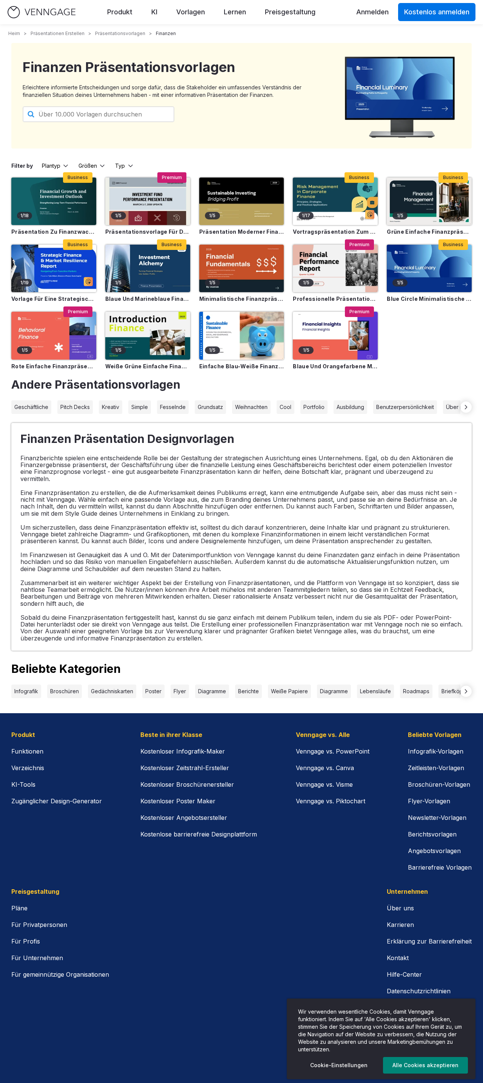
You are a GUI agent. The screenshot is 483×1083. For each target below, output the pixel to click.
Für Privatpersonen (39, 924)
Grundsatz (210, 407)
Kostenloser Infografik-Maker (182, 751)
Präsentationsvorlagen (120, 33)
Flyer (180, 691)
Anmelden (372, 12)
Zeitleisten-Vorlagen (436, 768)
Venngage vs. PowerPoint (332, 751)
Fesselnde (173, 407)
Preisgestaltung (290, 12)
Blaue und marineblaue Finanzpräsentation (147, 299)
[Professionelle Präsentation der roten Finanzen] (335, 268)
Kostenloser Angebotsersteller (183, 817)
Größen (87, 165)
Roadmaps (416, 691)
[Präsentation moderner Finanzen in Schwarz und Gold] (241, 201)
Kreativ (110, 407)
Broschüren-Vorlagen (439, 784)
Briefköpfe (454, 691)
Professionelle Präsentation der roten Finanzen (335, 299)
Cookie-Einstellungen (339, 1065)
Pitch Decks (75, 407)
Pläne (19, 908)
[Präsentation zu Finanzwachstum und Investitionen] (53, 201)
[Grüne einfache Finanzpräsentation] (429, 201)
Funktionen (27, 751)
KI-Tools (23, 784)
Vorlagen (190, 12)
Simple (139, 407)
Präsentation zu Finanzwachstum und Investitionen (53, 231)
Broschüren (64, 691)
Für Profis (25, 941)
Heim (14, 33)
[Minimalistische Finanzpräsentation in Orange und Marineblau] (241, 268)
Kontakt (398, 958)
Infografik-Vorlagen (435, 751)
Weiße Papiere (289, 691)
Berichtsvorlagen (432, 834)
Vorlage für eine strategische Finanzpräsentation (53, 299)
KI (154, 12)
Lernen (235, 12)
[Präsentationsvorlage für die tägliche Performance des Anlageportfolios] (147, 201)
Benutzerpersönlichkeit (405, 407)
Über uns (400, 908)
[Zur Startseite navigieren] (41, 12)
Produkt (119, 12)
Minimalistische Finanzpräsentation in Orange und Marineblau (241, 299)
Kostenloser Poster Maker (177, 801)
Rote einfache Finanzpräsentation (53, 366)
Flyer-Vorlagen (429, 801)
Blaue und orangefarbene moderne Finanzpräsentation (335, 366)
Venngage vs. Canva (325, 768)
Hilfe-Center (404, 974)
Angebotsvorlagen (434, 851)
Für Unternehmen (37, 958)
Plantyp (51, 165)
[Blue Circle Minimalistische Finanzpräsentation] (429, 268)
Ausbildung (350, 407)
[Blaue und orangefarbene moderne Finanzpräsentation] (335, 335)
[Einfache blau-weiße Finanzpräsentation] (241, 335)
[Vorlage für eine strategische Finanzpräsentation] (53, 268)
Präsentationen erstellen (58, 33)
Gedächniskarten (112, 691)
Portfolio (314, 407)
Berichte (248, 691)
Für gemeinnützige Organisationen (60, 974)
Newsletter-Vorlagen (437, 817)
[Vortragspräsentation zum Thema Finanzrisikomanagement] (335, 201)
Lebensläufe (375, 691)
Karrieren (400, 924)
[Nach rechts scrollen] (466, 407)
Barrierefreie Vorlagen (440, 867)
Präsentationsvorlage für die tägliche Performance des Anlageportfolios (147, 231)
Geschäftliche (31, 407)
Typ (120, 165)
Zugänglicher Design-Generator (56, 801)
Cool (285, 407)
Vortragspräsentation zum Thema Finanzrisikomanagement (335, 231)
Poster (153, 691)
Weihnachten (251, 407)
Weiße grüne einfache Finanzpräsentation (147, 366)
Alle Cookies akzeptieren (425, 1065)
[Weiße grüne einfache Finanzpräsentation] (147, 335)
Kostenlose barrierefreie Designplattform (198, 834)
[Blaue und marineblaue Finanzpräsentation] (147, 268)
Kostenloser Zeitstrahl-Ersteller (184, 768)
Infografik (26, 691)
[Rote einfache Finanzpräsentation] (53, 335)
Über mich (458, 407)
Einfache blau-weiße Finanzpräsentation (241, 366)
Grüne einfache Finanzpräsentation (429, 231)
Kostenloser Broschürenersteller (187, 784)
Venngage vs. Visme (324, 784)
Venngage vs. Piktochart (330, 801)
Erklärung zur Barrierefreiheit (429, 941)
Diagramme (212, 691)
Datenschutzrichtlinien (419, 991)
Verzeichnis (27, 768)
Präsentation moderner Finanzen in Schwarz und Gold (241, 231)
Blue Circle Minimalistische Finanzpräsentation (429, 299)
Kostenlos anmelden (436, 12)
